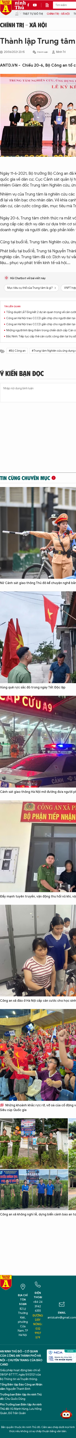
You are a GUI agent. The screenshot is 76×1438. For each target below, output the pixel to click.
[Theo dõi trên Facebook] (29, 5)
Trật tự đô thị (33, 13)
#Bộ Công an (17, 350)
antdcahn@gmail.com (62, 1317)
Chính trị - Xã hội (58, 13)
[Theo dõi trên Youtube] (35, 5)
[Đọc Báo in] (49, 5)
